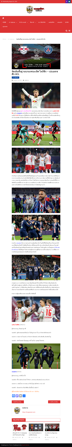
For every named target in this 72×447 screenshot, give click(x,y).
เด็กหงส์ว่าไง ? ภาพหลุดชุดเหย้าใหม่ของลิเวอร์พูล (20, 434)
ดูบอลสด (5, 26)
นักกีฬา (67, 22)
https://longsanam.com (28, 412)
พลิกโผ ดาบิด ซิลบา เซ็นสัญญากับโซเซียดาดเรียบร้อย (19, 402)
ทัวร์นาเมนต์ (22, 22)
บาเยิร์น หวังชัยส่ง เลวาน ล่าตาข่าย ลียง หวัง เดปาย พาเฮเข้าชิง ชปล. (55, 402)
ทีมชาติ (32, 22)
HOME (4, 22)
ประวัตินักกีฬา (42, 22)
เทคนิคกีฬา (52, 22)
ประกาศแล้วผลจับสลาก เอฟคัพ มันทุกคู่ (35, 434)
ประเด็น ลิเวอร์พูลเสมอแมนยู (51, 434)
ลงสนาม (26, 80)
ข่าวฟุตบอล (12, 22)
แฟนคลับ (59, 22)
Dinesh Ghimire (25, 445)
